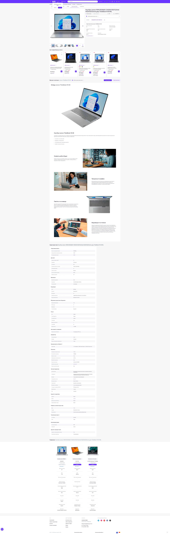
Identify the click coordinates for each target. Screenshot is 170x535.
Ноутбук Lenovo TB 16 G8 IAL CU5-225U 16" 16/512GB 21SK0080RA (99, 69)
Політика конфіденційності (99, 532)
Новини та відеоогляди (53, 521)
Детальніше (61, 466)
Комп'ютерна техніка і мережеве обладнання (64, 4)
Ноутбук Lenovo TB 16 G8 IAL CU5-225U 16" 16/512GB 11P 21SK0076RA (84, 69)
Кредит (67, 525)
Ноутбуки (73, 4)
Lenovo (74, 398)
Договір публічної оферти (78, 532)
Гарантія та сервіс (69, 523)
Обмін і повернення (69, 521)
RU (104, 1)
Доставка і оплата (69, 520)
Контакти (51, 523)
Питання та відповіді (53, 525)
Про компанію (52, 520)
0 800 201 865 (85, 520)
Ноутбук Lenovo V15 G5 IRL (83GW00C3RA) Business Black (112, 68)
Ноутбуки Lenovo (79, 4)
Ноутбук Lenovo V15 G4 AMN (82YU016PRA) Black (69, 68)
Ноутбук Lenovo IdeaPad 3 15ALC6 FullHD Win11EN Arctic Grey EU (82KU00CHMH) (56, 68)
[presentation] (51, 26)
